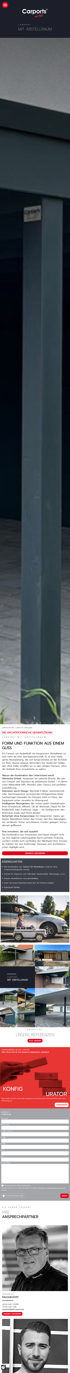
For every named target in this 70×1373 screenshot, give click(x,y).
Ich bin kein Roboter (12, 1196)
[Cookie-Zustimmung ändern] (3, 1367)
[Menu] (5, 5)
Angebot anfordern (12, 1314)
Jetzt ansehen (35, 1041)
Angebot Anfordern (35, 853)
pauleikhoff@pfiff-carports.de (13, 1309)
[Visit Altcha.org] (22, 1196)
